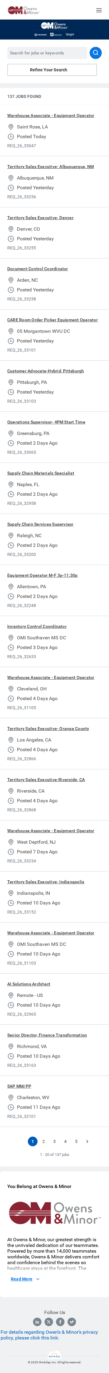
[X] (49, 1322)
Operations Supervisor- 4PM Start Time (46, 422)
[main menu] (99, 10)
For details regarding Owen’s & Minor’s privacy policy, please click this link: (49, 1335)
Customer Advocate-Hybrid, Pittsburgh (45, 370)
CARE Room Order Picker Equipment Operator (52, 319)
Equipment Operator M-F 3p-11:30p (42, 575)
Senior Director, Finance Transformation (47, 1035)
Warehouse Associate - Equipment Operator (50, 115)
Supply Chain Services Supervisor (40, 524)
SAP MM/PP (19, 1086)
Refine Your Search (48, 69)
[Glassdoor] (72, 1322)
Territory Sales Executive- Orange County (48, 728)
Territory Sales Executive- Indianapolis (45, 881)
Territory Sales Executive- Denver (40, 217)
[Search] (96, 53)
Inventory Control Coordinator (37, 626)
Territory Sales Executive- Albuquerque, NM (50, 166)
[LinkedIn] (37, 1322)
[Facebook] (60, 1322)
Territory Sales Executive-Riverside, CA (46, 779)
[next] (87, 1141)
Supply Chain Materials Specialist (40, 473)
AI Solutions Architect (28, 984)
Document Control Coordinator (37, 268)
